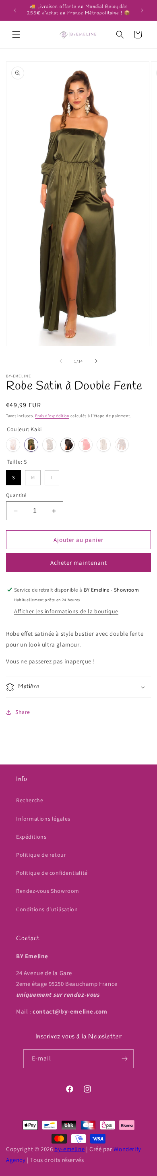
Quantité (16, 495)
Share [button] (22, 712)
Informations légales (43, 818)
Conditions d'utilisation (47, 909)
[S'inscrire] (124, 1058)
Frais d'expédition (52, 415)
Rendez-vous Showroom (47, 890)
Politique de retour (41, 854)
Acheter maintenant (78, 562)
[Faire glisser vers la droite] (96, 361)
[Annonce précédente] (15, 10)
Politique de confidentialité (52, 872)
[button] (16, 34)
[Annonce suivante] (142, 10)
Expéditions (31, 836)
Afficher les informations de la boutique (66, 611)
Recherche (29, 800)
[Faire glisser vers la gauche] (61, 361)
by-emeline (69, 1149)
